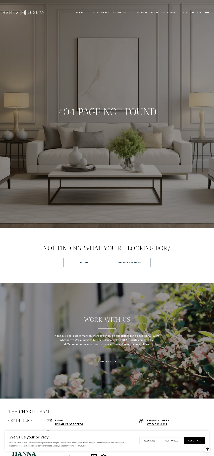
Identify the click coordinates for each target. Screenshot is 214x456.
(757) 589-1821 (157, 424)
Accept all (194, 440)
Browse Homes (129, 262)
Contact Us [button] (107, 361)
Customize (171, 440)
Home (84, 262)
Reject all (149, 440)
